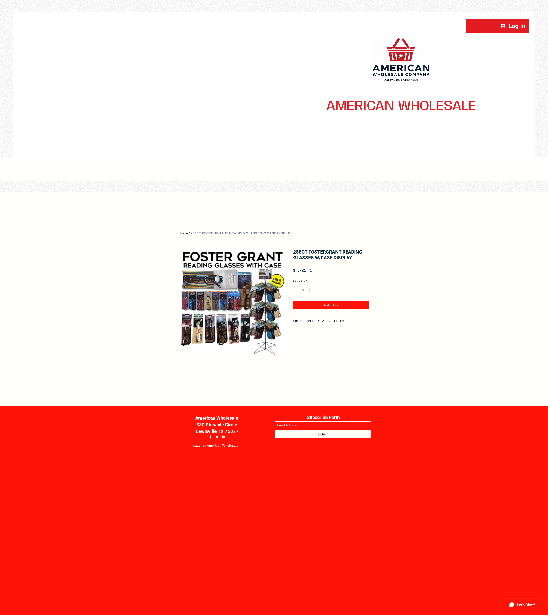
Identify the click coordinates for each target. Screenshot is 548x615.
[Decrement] (297, 290)
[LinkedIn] (223, 437)
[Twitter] (217, 437)
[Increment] (310, 290)
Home (183, 233)
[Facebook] (210, 437)
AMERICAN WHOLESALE (401, 106)
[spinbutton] (303, 290)
